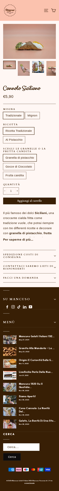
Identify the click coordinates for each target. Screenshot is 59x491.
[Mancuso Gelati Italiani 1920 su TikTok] (19, 306)
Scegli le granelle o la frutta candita (24, 150)
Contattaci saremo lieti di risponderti (28, 267)
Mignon (32, 115)
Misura (9, 109)
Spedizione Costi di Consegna (21, 256)
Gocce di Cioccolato (19, 166)
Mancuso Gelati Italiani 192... (36, 336)
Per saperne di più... (18, 239)
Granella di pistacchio (20, 157)
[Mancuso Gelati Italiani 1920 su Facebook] (7, 306)
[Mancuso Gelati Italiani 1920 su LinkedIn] (24, 306)
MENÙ (9, 322)
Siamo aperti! (27, 396)
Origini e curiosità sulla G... (36, 360)
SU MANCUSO (16, 299)
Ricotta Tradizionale (19, 130)
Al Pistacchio (14, 139)
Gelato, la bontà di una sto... (37, 420)
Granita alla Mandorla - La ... (37, 348)
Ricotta (10, 124)
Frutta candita (15, 175)
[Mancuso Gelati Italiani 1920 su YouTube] (30, 306)
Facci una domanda (20, 277)
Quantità (11, 184)
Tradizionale (14, 115)
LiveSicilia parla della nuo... (36, 372)
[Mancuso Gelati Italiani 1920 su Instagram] (13, 306)
